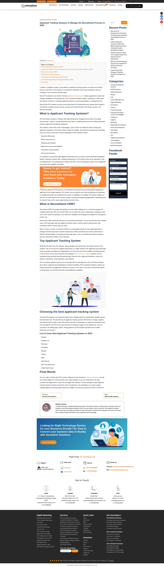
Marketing (114, 122)
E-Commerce (87, 546)
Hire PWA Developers (113, 526)
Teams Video (68, 471)
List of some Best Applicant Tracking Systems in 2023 (57, 79)
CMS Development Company (68, 530)
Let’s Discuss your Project (52, 184)
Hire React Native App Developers (116, 520)
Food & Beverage (116, 110)
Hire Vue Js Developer (113, 538)
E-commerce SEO (42, 524)
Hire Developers (64, 5)
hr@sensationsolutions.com (119, 470)
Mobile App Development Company (70, 522)
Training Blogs (115, 140)
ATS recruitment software (83, 254)
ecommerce (114, 105)
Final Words (44, 82)
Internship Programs (65, 544)
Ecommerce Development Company (70, 524)
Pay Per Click (40, 529)
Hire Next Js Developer (113, 534)
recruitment (49, 60)
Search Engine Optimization (44, 520)
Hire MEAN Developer (113, 546)
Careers (85, 528)
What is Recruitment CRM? (49, 72)
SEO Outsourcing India (43, 531)
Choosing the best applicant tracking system (54, 77)
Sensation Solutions (93, 377)
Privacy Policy (87, 532)
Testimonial (86, 526)
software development (117, 138)
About (85, 518)
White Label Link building (43, 533)
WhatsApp (67, 467)
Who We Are (53, 5)
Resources (112, 5)
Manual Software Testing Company (70, 540)
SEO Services (89, 5)
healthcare (114, 117)
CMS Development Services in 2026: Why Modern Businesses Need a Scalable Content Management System (118, 46)
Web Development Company (68, 518)
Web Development (116, 145)
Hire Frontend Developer (115, 532)
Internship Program (101, 5)
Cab (112, 97)
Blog (84, 522)
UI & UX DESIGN (116, 143)
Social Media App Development (68, 528)
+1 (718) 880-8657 (91, 471)
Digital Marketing (116, 102)
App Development (116, 92)
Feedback (86, 530)
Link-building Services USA (44, 538)
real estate (114, 130)
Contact (120, 5)
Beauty (113, 94)
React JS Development (118, 127)
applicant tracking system (76, 96)
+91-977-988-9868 (91, 467)
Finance (113, 107)
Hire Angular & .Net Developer (115, 550)
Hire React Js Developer (113, 536)
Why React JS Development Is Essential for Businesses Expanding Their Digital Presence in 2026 (119, 35)
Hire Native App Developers (114, 528)
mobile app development (118, 125)
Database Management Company (69, 532)
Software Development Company (69, 520)
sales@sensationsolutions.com (123, 466)
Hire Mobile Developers (114, 518)
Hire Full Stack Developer (115, 543)
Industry (80, 5)
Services (73, 5)
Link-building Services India (44, 536)
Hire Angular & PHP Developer (115, 552)
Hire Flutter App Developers (114, 524)
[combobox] (112, 168)
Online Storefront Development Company (68, 535)
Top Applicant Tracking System (50, 74)
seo (112, 135)
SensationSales (104, 1)
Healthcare (86, 552)
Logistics (113, 120)
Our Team (86, 520)
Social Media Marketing (43, 527)
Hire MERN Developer (113, 548)
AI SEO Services (116, 89)
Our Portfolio (41, 1)
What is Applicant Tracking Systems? (52, 67)
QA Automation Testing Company (69, 538)
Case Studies (52, 1)
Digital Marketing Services (44, 518)
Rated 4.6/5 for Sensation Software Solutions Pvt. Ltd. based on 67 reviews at (83, 560)
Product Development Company (69, 526)
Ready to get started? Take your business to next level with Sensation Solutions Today (67, 69)
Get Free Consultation (135, 6)
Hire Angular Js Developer (114, 540)
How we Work (87, 524)
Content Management (117, 99)
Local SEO (40, 522)
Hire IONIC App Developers (114, 522)
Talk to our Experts (48, 442)
